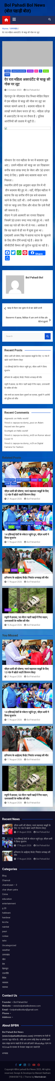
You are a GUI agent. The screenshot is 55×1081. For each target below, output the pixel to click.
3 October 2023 (14, 90)
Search (48, 336)
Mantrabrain (40, 1077)
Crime (7, 71)
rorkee (5, 936)
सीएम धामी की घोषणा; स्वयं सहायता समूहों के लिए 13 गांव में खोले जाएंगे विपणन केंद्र (32, 827)
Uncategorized (18, 71)
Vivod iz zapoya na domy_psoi (19, 422)
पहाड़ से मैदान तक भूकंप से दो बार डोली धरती (24, 308)
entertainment (22, 480)
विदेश (4, 977)
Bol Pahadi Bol (33, 90)
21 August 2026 (14, 499)
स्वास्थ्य (28, 570)
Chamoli (6, 880)
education (9, 480)
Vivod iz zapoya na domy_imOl (19, 435)
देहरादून (46, 71)
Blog (7, 570)
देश (41, 71)
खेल (36, 71)
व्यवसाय (7, 75)
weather (6, 950)
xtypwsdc (8, 418)
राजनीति (7, 484)
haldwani (6, 912)
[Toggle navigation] (14, 19)
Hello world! (22, 418)
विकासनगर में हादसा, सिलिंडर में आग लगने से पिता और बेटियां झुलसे (27, 319)
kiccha (5, 922)
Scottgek (8, 431)
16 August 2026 (14, 625)
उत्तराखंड (30, 71)
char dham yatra (10, 889)
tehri (4, 940)
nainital (5, 926)
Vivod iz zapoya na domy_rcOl (19, 443)
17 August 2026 (14, 542)
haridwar (6, 917)
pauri (4, 931)
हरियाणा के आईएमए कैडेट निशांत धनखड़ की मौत (23, 377)
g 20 (4, 908)
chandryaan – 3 (9, 885)
